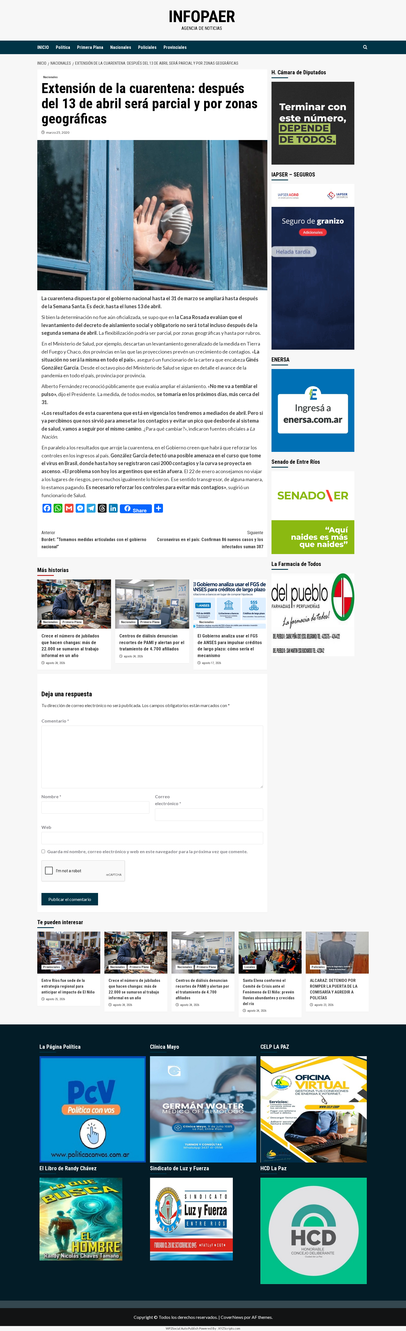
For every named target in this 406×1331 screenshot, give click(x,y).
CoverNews (232, 1317)
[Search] (365, 47)
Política (63, 47)
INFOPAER (201, 16)
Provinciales (175, 47)
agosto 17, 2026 (211, 663)
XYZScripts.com (229, 1328)
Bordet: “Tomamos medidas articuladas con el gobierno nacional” (93, 539)
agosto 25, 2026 (55, 999)
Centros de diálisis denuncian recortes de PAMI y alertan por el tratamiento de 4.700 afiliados (151, 642)
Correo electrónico (168, 800)
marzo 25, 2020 (57, 132)
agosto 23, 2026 (323, 1005)
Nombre (51, 796)
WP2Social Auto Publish (182, 1328)
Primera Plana (90, 47)
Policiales (147, 47)
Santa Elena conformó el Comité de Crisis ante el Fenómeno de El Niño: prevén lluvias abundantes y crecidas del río (268, 992)
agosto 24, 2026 (55, 663)
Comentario (55, 720)
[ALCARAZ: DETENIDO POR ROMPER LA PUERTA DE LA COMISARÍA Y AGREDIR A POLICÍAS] (337, 953)
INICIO (43, 47)
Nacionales (120, 47)
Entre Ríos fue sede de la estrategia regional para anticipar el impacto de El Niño (68, 986)
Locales (249, 967)
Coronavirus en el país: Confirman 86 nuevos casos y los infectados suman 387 (210, 539)
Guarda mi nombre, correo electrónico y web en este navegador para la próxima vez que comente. (147, 851)
